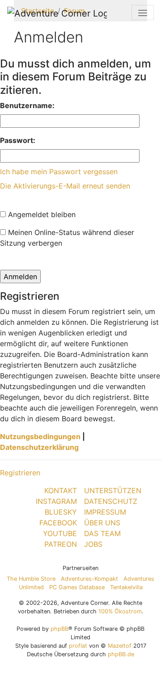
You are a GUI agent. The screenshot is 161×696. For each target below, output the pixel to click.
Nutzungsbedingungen (40, 436)
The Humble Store (31, 578)
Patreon (60, 544)
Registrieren (20, 472)
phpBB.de (121, 654)
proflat (78, 645)
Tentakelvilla (126, 587)
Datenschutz (110, 501)
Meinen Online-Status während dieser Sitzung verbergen (67, 237)
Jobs (93, 544)
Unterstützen (112, 490)
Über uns (102, 522)
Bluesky (61, 511)
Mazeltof (119, 645)
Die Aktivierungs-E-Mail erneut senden (65, 185)
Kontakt (60, 490)
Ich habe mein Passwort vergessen (59, 171)
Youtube (60, 533)
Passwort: (17, 140)
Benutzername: (27, 105)
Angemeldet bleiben (41, 214)
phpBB (59, 628)
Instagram (56, 501)
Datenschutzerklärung (39, 447)
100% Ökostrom (120, 611)
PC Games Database (77, 587)
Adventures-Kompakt (89, 578)
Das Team (102, 533)
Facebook (58, 522)
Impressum (105, 511)
